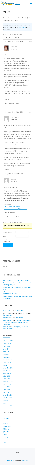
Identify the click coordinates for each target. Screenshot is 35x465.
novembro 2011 (8, 395)
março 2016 (6, 357)
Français (5, 424)
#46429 (30, 112)
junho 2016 (6, 349)
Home (5, 18)
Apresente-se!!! (8, 20)
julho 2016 (6, 346)
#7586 (30, 41)
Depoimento (19, 318)
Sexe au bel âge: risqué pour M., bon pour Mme (17, 288)
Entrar (7, 245)
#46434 (30, 174)
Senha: (4, 236)
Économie (6, 418)
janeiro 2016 (7, 363)
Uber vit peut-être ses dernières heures (16, 280)
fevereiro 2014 (7, 381)
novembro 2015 (8, 368)
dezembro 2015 (8, 365)
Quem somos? (19, 311)
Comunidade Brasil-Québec (22, 18)
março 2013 (6, 387)
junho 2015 (6, 379)
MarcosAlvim (7, 311)
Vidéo (4, 443)
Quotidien (6, 432)
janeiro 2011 (7, 403)
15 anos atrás (22, 27)
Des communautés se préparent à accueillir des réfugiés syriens (17, 284)
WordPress (25, 460)
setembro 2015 (8, 373)
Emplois (5, 421)
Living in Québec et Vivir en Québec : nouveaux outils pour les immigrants (17, 322)
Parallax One (11, 460)
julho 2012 (6, 390)
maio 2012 (6, 392)
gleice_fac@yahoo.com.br (12, 206)
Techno (5, 437)
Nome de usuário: (7, 232)
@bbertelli (6, 327)
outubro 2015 (7, 371)
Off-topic (6, 429)
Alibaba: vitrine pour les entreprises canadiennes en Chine (15, 293)
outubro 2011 (7, 398)
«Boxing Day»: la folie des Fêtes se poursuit (16, 328)
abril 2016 (6, 354)
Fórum (10, 18)
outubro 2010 (7, 406)
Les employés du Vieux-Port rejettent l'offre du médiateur (17, 297)
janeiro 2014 (7, 384)
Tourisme (6, 440)
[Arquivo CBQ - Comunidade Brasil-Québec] (11, 3)
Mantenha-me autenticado (7, 240)
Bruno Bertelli (7, 318)
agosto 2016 (7, 344)
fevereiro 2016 (7, 360)
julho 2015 (6, 376)
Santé (5, 434)
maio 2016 (6, 352)
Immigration (7, 426)
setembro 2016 (8, 341)
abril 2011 (6, 400)
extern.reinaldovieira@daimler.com (15, 209)
